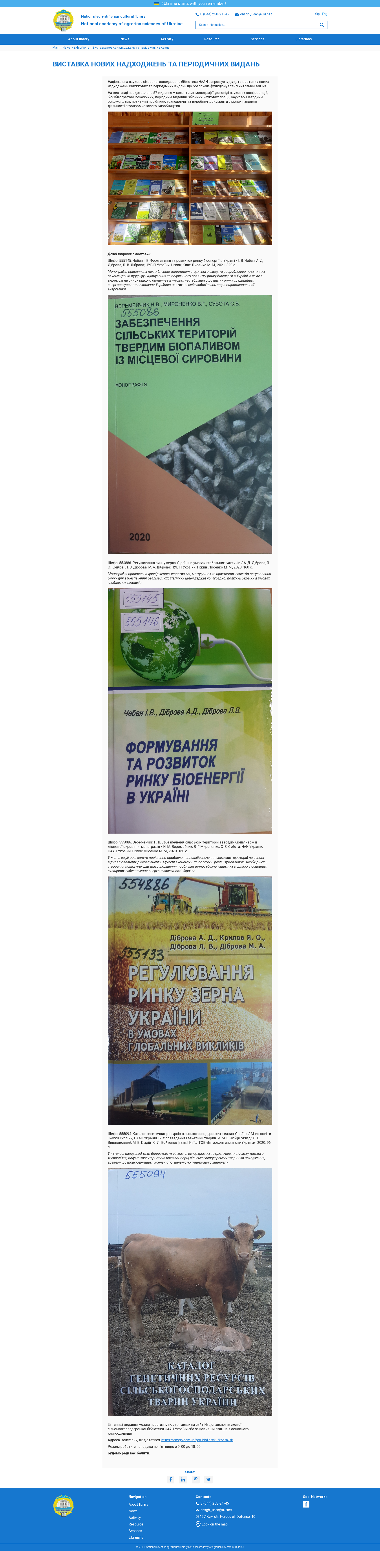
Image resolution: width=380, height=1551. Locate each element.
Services (257, 39)
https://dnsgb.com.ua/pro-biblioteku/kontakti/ (197, 1440)
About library (78, 39)
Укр (317, 14)
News (125, 39)
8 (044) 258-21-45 (214, 14)
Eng (324, 14)
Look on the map (215, 1524)
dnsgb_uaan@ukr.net (256, 14)
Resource (211, 39)
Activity (167, 39)
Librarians (304, 39)
